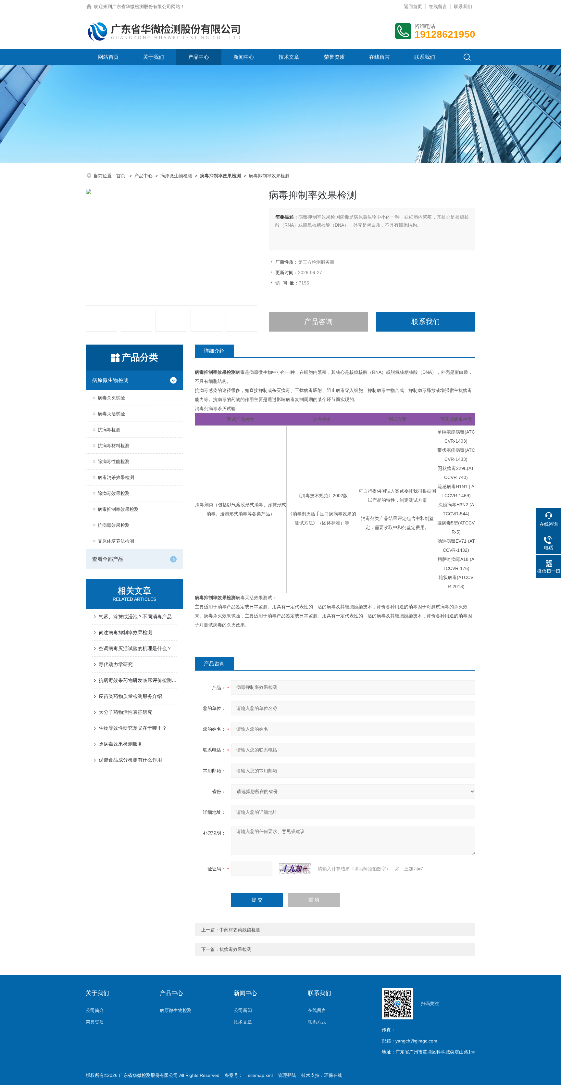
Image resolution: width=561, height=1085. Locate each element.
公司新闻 (243, 1010)
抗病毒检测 (109, 429)
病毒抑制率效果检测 (118, 509)
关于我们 (153, 57)
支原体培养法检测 (116, 541)
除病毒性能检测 (114, 461)
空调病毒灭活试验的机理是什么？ (135, 648)
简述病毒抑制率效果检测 (125, 632)
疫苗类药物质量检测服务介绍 (130, 696)
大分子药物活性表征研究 (125, 712)
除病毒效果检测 (114, 493)
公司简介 (95, 1010)
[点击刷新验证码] (295, 868)
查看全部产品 (107, 559)
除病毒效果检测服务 (121, 744)
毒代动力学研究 (116, 664)
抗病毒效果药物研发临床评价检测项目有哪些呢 (138, 680)
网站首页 (108, 57)
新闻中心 (243, 57)
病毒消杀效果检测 (116, 477)
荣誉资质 (334, 57)
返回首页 (413, 6)
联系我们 (463, 6)
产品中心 (198, 57)
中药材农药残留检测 (239, 929)
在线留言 (438, 6)
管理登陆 (287, 1075)
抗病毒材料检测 (114, 445)
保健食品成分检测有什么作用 (130, 760)
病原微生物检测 (176, 175)
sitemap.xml (260, 1075)
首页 (121, 175)
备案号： (234, 1075)
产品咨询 (318, 322)
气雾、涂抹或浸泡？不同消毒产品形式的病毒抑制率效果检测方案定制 (138, 616)
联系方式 (317, 1022)
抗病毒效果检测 (114, 525)
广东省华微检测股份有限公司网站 (146, 6)
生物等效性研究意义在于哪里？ (133, 728)
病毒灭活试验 (111, 413)
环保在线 (333, 1075)
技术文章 (289, 57)
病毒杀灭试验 (111, 397)
